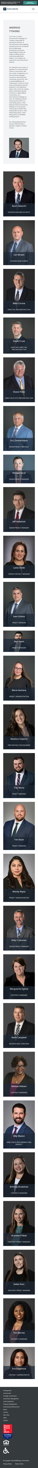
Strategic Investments (10, 1396)
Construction (7, 1393)
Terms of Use (19, 1464)
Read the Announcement (30, 3)
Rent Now (6, 1415)
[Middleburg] (10, 9)
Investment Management (11, 1399)
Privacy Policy (7, 1464)
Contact (5, 1412)
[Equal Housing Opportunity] (19, 1443)
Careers (5, 1420)
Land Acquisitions (8, 1401)
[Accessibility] (6, 1450)
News (5, 1418)
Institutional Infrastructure (11, 1407)
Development (7, 1390)
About (5, 1409)
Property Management (10, 1404)
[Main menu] (33, 9)
